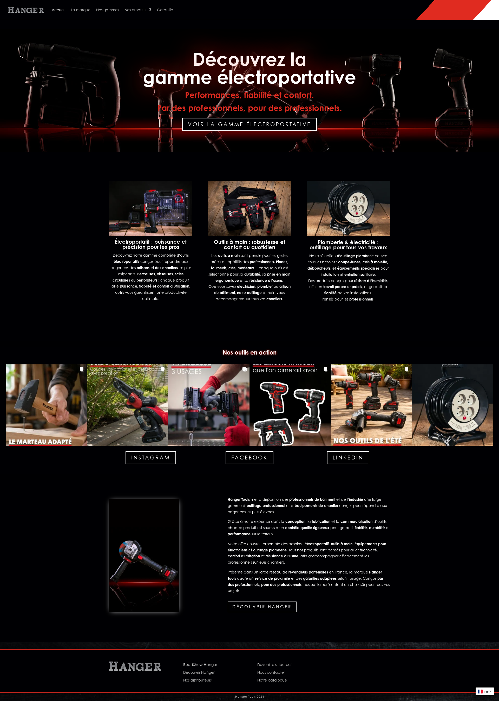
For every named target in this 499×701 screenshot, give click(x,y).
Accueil (58, 10)
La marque (80, 10)
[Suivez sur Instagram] (346, 666)
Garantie (165, 10)
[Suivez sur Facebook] (335, 666)
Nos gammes (107, 10)
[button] (46, 405)
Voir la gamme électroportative (249, 124)
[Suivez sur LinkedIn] (356, 666)
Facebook (249, 458)
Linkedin (348, 458)
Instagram (150, 458)
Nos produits (135, 10)
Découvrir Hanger (262, 606)
